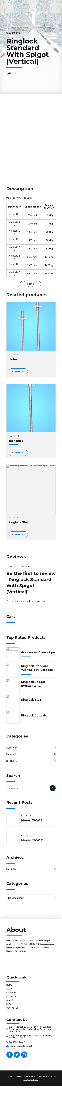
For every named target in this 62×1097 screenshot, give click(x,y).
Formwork (11, 754)
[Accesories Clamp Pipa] (13, 653)
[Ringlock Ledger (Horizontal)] (13, 685)
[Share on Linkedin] (38, 284)
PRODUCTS (11, 992)
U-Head (14, 359)
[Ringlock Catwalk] (13, 717)
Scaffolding (13, 32)
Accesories (11, 747)
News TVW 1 (31, 820)
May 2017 (11, 869)
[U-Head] (31, 326)
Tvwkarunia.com (22, 1076)
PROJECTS (11, 996)
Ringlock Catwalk (34, 715)
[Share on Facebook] (23, 284)
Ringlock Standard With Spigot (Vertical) (37, 667)
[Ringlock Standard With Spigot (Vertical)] (13, 669)
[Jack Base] (31, 408)
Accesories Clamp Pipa (38, 652)
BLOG (9, 1004)
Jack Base (16, 440)
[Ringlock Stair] (31, 489)
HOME (9, 985)
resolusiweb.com (31, 1080)
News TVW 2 (32, 840)
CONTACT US (12, 1008)
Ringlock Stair (19, 522)
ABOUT (9, 989)
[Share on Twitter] (30, 284)
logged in (24, 601)
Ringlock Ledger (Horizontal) (33, 683)
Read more (18, 371)
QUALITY (10, 1000)
